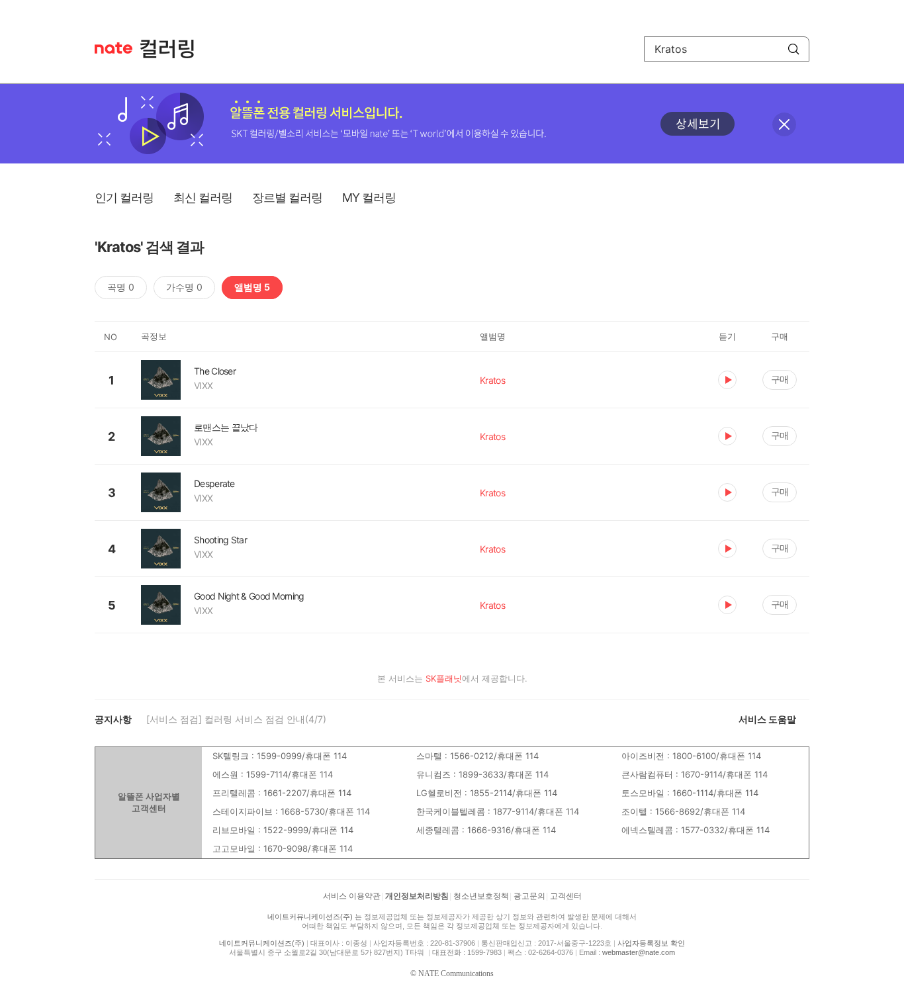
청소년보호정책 (481, 896)
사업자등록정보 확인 (651, 943)
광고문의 (529, 896)
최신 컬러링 (202, 197)
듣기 (727, 380)
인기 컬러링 (124, 197)
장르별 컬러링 (287, 197)
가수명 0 (184, 287)
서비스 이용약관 (352, 896)
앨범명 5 (252, 287)
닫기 (784, 124)
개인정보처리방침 (417, 896)
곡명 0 (120, 287)
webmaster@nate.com (638, 952)
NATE (113, 48)
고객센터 (566, 896)
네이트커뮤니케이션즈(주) (310, 917)
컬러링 (173, 49)
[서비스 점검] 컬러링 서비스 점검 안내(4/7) (236, 719)
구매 (779, 378)
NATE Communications (456, 973)
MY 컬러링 (369, 197)
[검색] (793, 49)
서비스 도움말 (767, 719)
